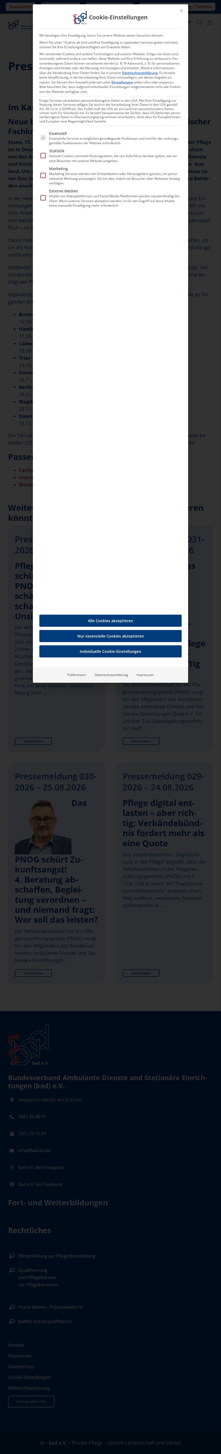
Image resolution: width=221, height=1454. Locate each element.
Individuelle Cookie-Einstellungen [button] (110, 651)
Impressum (145, 675)
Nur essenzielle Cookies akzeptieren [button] (110, 636)
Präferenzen (76, 675)
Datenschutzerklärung (140, 73)
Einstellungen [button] (122, 82)
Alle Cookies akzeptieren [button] (110, 620)
